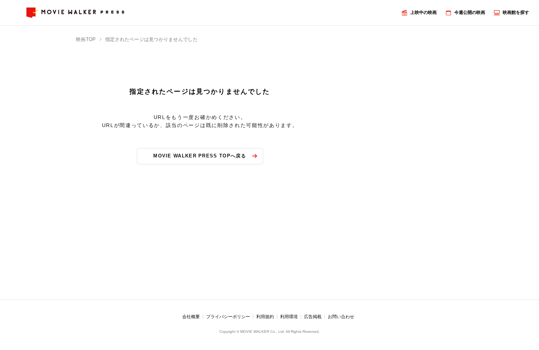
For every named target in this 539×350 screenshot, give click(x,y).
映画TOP (86, 39)
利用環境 (289, 316)
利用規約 (265, 316)
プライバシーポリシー (228, 316)
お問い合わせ (341, 316)
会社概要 (191, 316)
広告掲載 (313, 316)
